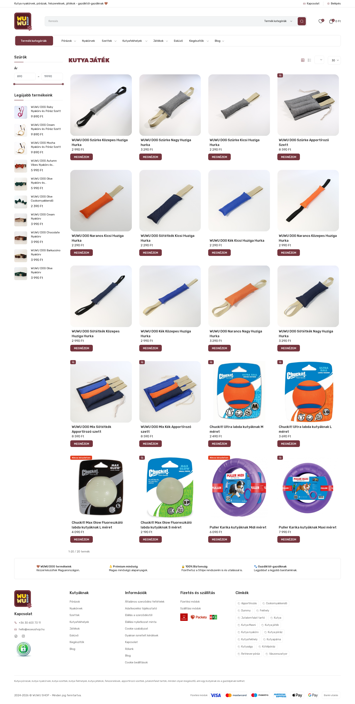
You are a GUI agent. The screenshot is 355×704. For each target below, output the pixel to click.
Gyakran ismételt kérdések (141, 635)
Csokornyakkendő (276, 603)
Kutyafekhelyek (132, 40)
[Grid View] (302, 60)
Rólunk (129, 649)
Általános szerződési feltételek (144, 601)
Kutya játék (272, 625)
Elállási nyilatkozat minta (140, 622)
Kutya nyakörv (250, 632)
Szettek (107, 40)
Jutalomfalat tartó (253, 617)
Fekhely (264, 610)
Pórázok (66, 40)
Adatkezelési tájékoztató (141, 608)
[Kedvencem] (128, 76)
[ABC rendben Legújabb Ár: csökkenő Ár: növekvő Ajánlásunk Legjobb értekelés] (319, 60)
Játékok (158, 40)
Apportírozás (249, 603)
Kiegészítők (196, 40)
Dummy (246, 610)
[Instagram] (23, 636)
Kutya (277, 617)
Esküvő (178, 40)
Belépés (336, 3)
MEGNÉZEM (81, 157)
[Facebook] (16, 636)
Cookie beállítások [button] (136, 662)
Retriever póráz (250, 653)
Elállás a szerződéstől (138, 615)
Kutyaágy (247, 646)
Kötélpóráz (268, 646)
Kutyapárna (274, 639)
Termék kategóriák (34, 40)
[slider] (14, 84)
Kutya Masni (248, 625)
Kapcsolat (313, 3)
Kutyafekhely (249, 639)
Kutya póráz (275, 632)
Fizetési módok (190, 601)
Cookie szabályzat (136, 628)
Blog (217, 40)
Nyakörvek (88, 40)
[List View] (309, 60)
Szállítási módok (190, 608)
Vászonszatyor (278, 653)
